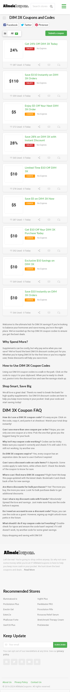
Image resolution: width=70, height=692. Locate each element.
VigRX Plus (42, 599)
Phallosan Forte (10, 619)
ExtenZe (7, 614)
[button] (11, 25)
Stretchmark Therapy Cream (50, 619)
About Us (7, 682)
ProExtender (43, 625)
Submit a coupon (56, 33)
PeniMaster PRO (45, 604)
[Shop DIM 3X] (4, 17)
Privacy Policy (21, 682)
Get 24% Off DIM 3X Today (41, 44)
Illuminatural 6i (10, 599)
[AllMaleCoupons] (16, 5)
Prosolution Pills (45, 609)
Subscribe (60, 645)
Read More (29, 569)
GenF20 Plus (9, 625)
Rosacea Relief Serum (48, 614)
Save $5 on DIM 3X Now (39, 198)
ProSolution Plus (11, 604)
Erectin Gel (8, 609)
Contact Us (36, 682)
